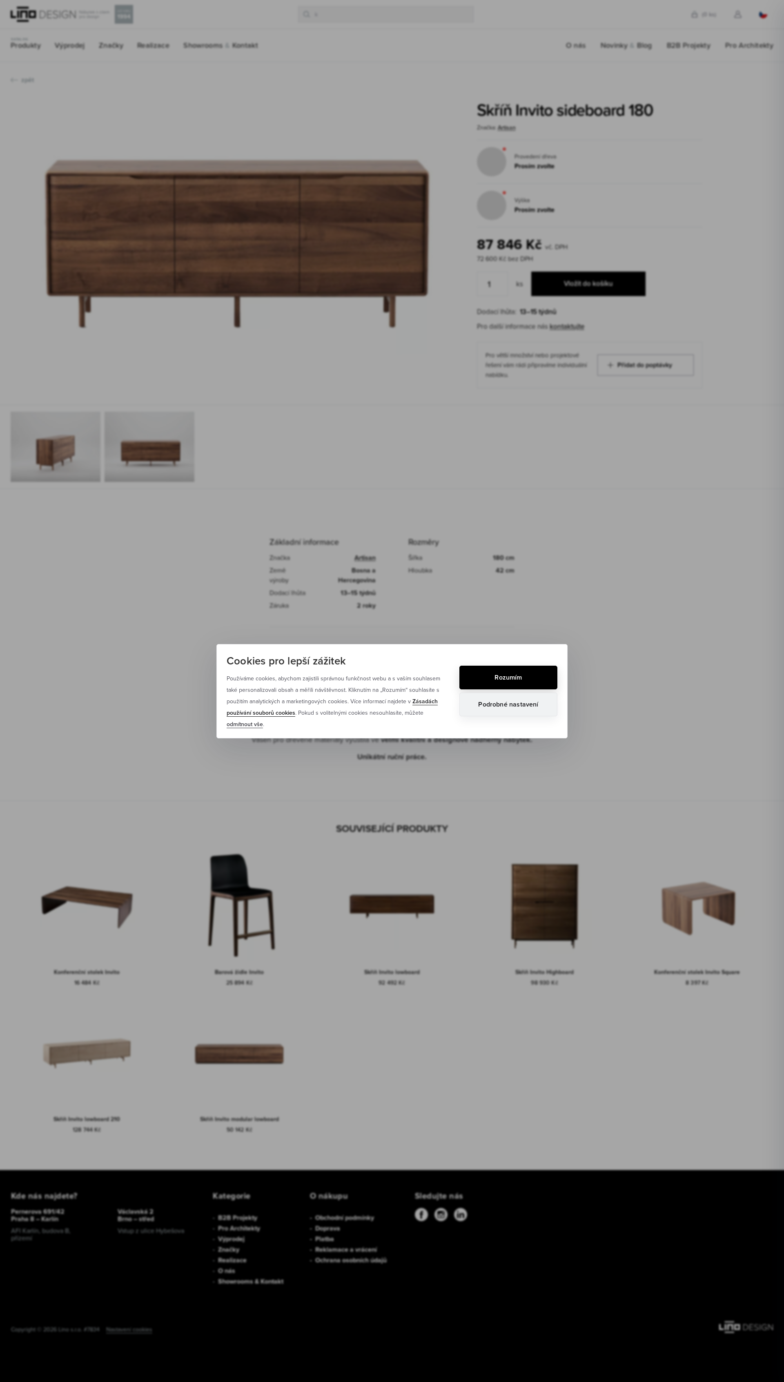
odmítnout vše (245, 724)
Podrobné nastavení (508, 704)
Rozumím (508, 677)
